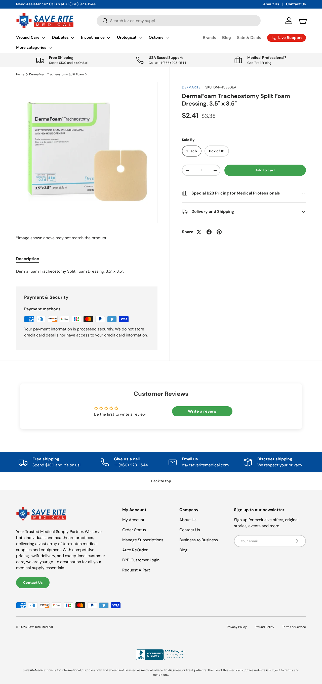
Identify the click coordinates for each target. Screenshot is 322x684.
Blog (226, 37)
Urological (126, 37)
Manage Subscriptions (142, 540)
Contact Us (296, 4)
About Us (271, 4)
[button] (302, 20)
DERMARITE (191, 87)
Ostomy (156, 37)
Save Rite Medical (40, 627)
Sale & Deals (249, 37)
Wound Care (27, 37)
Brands (209, 37)
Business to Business (198, 540)
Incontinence (93, 37)
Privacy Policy (237, 627)
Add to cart (265, 170)
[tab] (27, 258)
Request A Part (136, 570)
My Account (133, 519)
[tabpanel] (86, 271)
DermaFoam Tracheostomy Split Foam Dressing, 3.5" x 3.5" (59, 74)
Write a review (202, 411)
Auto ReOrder (135, 550)
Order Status (134, 529)
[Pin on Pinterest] (219, 232)
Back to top (161, 481)
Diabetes (60, 37)
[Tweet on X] (199, 232)
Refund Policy (264, 627)
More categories (31, 47)
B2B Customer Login (140, 560)
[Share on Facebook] (209, 232)
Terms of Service (294, 627)
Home (20, 74)
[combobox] (179, 20)
